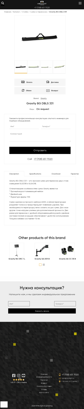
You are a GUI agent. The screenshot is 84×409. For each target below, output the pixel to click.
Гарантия (44, 380)
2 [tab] (44, 265)
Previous (13, 67)
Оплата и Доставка (44, 386)
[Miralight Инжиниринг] (42, 3)
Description (14, 174)
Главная (7, 12)
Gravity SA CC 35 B (67, 259)
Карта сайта (44, 392)
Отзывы (44, 389)
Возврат (44, 383)
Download (56, 174)
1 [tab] (40, 265)
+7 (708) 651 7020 (42, 7)
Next (67, 67)
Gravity (44, 98)
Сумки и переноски (38, 12)
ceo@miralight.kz (68, 378)
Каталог (16, 12)
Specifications (35, 174)
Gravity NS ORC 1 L (17, 259)
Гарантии (75, 174)
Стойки (25, 12)
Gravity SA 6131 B (42, 259)
